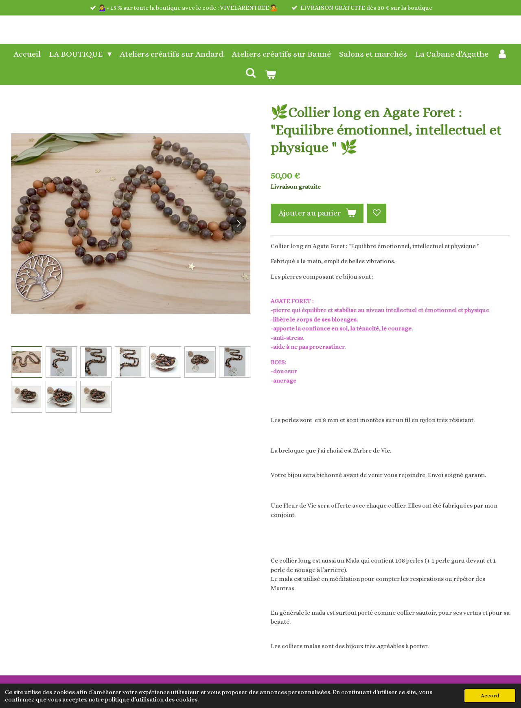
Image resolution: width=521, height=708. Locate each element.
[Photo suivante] (238, 223)
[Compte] (502, 54)
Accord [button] (490, 696)
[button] (26, 362)
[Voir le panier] (270, 74)
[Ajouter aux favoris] (376, 213)
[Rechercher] (250, 73)
